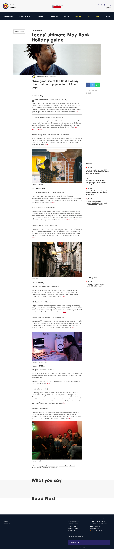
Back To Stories (19, 31)
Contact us (71, 519)
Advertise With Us (73, 521)
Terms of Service (73, 528)
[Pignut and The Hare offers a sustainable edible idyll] (98, 284)
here (77, 112)
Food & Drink (8, 16)
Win (88, 16)
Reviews (40, 16)
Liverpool (7, 524)
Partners (78, 16)
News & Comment (25, 16)
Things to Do (53, 16)
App (97, 16)
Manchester (8, 519)
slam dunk (54, 467)
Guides (66, 16)
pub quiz (44, 466)
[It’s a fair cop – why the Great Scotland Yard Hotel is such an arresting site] (98, 181)
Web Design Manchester (74, 547)
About (108, 16)
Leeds (6, 521)
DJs (57, 466)
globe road (72, 466)
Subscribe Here (73, 524)
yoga (40, 466)
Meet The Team (73, 531)
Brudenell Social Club (38, 467)
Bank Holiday (51, 466)
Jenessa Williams (42, 76)
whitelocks (47, 467)
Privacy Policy (72, 526)
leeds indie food (63, 466)
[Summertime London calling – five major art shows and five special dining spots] (98, 191)
